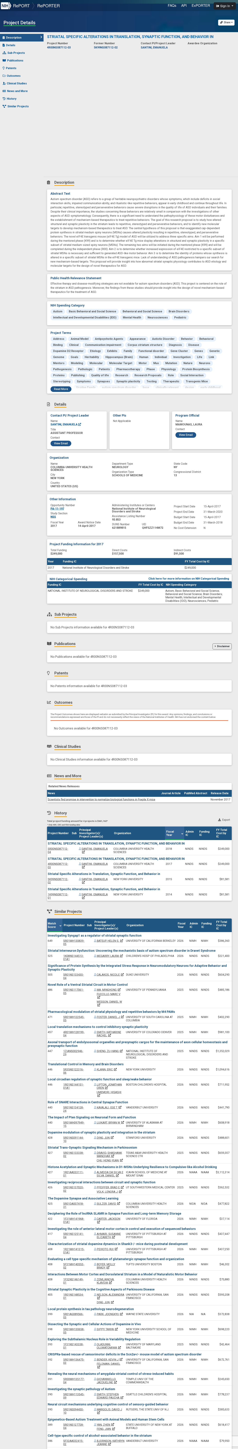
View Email (61, 443)
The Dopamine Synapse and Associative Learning (83, 1198)
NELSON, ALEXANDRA (110, 1296)
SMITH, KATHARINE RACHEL (109, 1034)
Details (10, 45)
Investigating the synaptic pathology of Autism (81, 1389)
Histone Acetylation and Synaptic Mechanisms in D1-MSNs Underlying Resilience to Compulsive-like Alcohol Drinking (132, 1167)
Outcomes (14, 75)
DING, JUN (105, 1137)
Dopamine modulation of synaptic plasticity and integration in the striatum (101, 1132)
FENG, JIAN (106, 1429)
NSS (53, 516)
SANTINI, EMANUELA (64, 424)
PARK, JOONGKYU (110, 1314)
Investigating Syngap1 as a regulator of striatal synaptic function (94, 935)
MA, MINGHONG (109, 989)
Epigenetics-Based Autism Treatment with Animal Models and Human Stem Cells (106, 1419)
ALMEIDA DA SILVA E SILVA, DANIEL (110, 1174)
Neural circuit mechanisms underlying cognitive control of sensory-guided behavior (108, 1404)
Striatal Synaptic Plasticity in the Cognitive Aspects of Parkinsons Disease (101, 1289)
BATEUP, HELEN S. (110, 941)
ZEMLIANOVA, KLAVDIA (105, 1281)
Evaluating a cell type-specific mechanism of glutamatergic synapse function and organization (116, 1259)
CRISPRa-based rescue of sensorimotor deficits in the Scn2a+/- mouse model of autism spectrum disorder (125, 1354)
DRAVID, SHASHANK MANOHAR (109, 1154)
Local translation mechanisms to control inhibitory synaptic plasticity (98, 1027)
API (184, 5)
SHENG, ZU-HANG (110, 1051)
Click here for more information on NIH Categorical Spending (188, 578)
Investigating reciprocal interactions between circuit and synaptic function (101, 1182)
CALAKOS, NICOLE (110, 974)
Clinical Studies (17, 83)
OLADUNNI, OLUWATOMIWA (109, 1346)
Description (13, 37)
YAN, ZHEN (105, 1424)
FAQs (172, 5)
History (11, 98)
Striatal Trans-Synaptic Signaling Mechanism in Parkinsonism (92, 1147)
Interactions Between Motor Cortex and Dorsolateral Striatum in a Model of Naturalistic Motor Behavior (122, 1274)
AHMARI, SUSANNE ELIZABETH (109, 1235)
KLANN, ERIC (107, 1069)
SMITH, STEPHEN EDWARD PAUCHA (110, 1396)
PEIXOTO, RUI (107, 1249)
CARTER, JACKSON (108, 1220)
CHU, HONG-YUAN (110, 1160)
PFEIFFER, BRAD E (110, 1187)
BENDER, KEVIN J (110, 1359)
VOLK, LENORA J (109, 1191)
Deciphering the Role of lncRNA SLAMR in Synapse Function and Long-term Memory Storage (114, 1213)
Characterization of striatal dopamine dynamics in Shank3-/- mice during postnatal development (118, 1244)
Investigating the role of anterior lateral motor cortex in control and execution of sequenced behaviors (122, 1229)
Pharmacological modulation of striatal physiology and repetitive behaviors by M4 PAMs (111, 1012)
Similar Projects (18, 106)
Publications (15, 60)
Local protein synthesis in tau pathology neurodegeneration (91, 1309)
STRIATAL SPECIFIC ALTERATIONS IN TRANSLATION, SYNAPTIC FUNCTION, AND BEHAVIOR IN (116, 843)
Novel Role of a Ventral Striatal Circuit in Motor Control (88, 984)
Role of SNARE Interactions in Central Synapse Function (88, 1102)
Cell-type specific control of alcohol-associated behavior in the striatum (100, 1435)
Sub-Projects (16, 53)
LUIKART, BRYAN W (110, 1122)
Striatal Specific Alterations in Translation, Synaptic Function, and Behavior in (104, 874)
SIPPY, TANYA (107, 1329)
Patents (11, 68)
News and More (17, 91)
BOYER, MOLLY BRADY (106, 1266)
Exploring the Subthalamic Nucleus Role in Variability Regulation (94, 1339)
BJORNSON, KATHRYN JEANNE (110, 1442)
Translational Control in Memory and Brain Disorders (86, 1064)
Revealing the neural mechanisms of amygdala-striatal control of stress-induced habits (111, 1374)
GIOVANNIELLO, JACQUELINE (107, 1380)
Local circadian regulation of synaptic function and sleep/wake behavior (100, 1079)
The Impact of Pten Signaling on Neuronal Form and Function (92, 1117)
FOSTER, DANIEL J (110, 1017)
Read (61, 389)
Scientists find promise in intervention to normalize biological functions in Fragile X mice (101, 799)
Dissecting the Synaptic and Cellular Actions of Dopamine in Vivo (94, 1324)
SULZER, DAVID (108, 1203)
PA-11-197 (57, 508)
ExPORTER (201, 5)
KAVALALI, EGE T (109, 1107)
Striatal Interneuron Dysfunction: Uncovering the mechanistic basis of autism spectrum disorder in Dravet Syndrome (132, 950)
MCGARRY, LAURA (110, 956)
